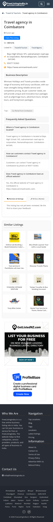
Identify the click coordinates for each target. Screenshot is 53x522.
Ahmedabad (10, 491)
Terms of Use (34, 454)
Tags (30, 426)
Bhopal (30, 491)
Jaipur (13, 500)
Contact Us (33, 451)
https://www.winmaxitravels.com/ (22, 67)
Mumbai (27, 503)
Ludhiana (8, 503)
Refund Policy (34, 465)
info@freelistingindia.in (14, 475)
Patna (7, 507)
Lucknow (44, 500)
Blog (30, 423)
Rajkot (21, 507)
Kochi (28, 500)
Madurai (18, 503)
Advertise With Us (36, 461)
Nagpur (36, 503)
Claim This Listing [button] (12, 38)
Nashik (44, 503)
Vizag (45, 507)
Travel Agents (37, 48)
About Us (32, 447)
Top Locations (34, 419)
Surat (28, 507)
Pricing (31, 437)
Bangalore (21, 491)
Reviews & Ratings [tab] (16, 199)
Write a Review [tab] (38, 199)
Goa (26, 497)
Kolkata (36, 500)
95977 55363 (13, 63)
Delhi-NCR (42, 494)
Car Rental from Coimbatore (22, 111)
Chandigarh (10, 494)
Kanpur (21, 500)
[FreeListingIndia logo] (15, 4)
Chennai (20, 494)
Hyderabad (43, 497)
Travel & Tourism (13, 13)
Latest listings (34, 434)
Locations (32, 430)
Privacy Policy (34, 458)
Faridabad (7, 497)
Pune (14, 507)
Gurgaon (33, 497)
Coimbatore (31, 494)
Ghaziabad (18, 497)
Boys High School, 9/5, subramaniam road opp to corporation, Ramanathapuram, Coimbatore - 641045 (28, 57)
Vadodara (36, 507)
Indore (5, 500)
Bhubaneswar (41, 491)
